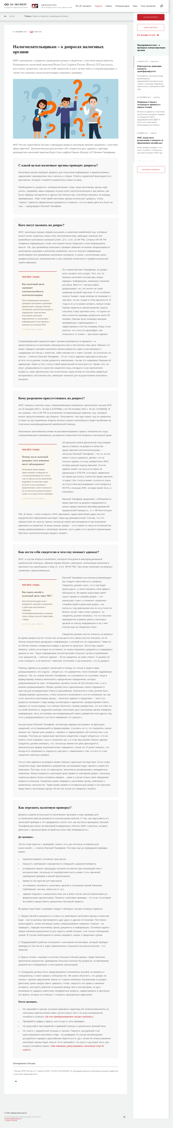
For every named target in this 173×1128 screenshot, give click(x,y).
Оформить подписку (151, 170)
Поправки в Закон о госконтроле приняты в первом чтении (148, 104)
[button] (16, 1081)
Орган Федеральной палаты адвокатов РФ (56, 7)
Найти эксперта (151, 27)
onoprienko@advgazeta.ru (13, 1118)
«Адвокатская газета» (18, 1113)
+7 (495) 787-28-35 (10, 1120)
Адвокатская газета (48, 5)
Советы (156, 97)
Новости (38, 32)
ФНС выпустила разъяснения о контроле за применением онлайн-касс (150, 140)
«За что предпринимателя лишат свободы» (68, 1016)
